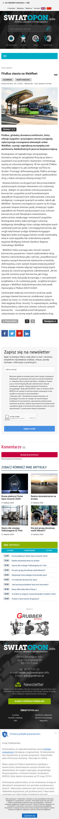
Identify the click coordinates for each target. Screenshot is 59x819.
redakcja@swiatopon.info (34, 672)
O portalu (15, 715)
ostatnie (10, 550)
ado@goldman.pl (34, 675)
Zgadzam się (30, 815)
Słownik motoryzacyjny (43, 718)
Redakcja (20, 8)
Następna (49, 321)
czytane (49, 550)
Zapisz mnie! (29, 428)
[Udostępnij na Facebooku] (4, 333)
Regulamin (43, 720)
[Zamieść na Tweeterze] (12, 333)
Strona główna (6, 68)
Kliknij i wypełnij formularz (29, 701)
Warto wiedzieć (23, 80)
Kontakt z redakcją (15, 718)
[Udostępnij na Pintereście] (19, 333)
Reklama (29, 8)
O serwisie (11, 8)
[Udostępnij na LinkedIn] (27, 333)
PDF (56, 74)
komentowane (29, 550)
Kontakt (37, 8)
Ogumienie (7, 80)
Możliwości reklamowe (43, 715)
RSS (15, 720)
